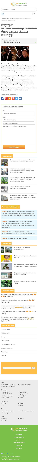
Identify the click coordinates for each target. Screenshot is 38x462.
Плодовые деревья (25, 384)
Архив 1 (4, 420)
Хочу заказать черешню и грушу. (17, 238)
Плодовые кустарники (8, 386)
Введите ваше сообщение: (10, 123)
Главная (3, 18)
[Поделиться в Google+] (6, 98)
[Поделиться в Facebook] (2, 98)
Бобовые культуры (7, 396)
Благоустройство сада (8, 384)
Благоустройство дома (8, 413)
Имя (4, 110)
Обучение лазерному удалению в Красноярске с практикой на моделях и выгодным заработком (22, 170)
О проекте (19, 434)
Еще (2, 416)
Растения (4, 401)
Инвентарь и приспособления (7, 392)
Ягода (21, 405)
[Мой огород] (19, 6)
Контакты (19, 445)
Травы (4, 403)
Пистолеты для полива (8, 344)
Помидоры (5, 397)
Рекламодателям (19, 442)
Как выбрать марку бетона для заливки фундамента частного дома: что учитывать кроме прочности (23, 197)
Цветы (21, 403)
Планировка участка (8, 411)
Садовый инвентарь (7, 348)
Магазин (19, 448)
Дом (2, 409)
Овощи (22, 397)
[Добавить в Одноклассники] (9, 98)
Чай (3, 405)
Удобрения (23, 392)
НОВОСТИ (10, 18)
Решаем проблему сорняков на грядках (13, 311)
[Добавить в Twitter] (16, 98)
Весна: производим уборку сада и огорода (14, 300)
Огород (3, 390)
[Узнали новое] (9, 42)
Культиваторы (5, 333)
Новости (4, 418)
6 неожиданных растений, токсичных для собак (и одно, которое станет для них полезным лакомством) (22, 179)
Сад (2, 382)
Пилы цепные (5, 340)
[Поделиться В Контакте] (20, 98)
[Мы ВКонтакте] (3, 14)
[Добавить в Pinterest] (13, 98)
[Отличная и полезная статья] (10, 42)
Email (4, 117)
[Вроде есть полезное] (6, 42)
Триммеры (4, 352)
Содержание (19, 440)
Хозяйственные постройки (27, 411)
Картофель (23, 396)
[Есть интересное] (7, 42)
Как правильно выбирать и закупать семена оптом (16, 294)
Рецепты (22, 418)
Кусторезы (4, 337)
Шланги (3, 355)
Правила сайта (19, 437)
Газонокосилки (5, 329)
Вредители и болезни (26, 394)
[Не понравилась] (4, 42)
